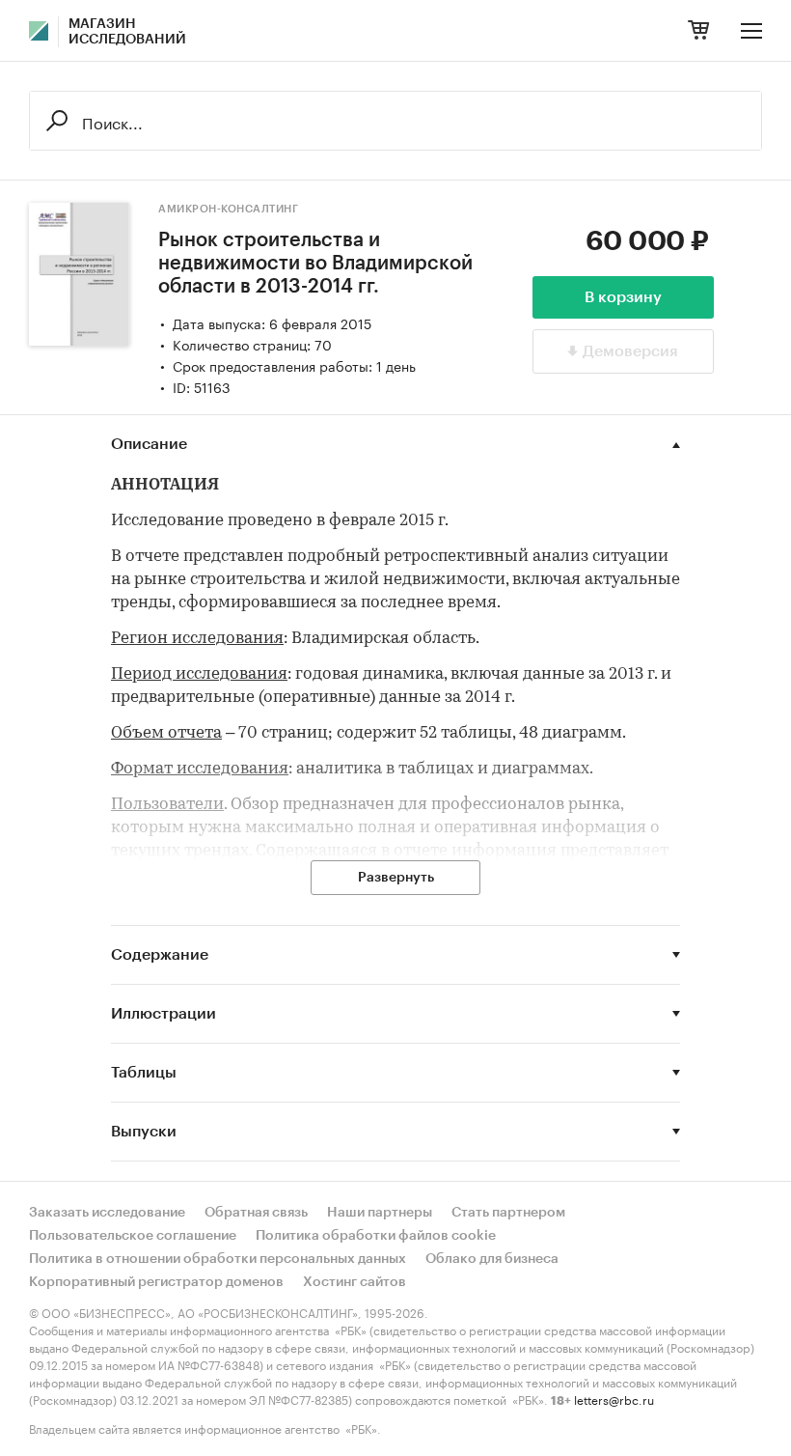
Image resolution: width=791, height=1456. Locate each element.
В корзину (623, 297)
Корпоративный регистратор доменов (156, 1282)
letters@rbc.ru (614, 1398)
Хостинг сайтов (354, 1282)
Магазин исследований (127, 31)
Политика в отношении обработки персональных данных (217, 1259)
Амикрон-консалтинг (228, 209)
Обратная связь (256, 1212)
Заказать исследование (107, 1212)
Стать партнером (508, 1212)
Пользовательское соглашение (132, 1236)
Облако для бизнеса (492, 1259)
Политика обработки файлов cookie (376, 1236)
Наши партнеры (379, 1212)
